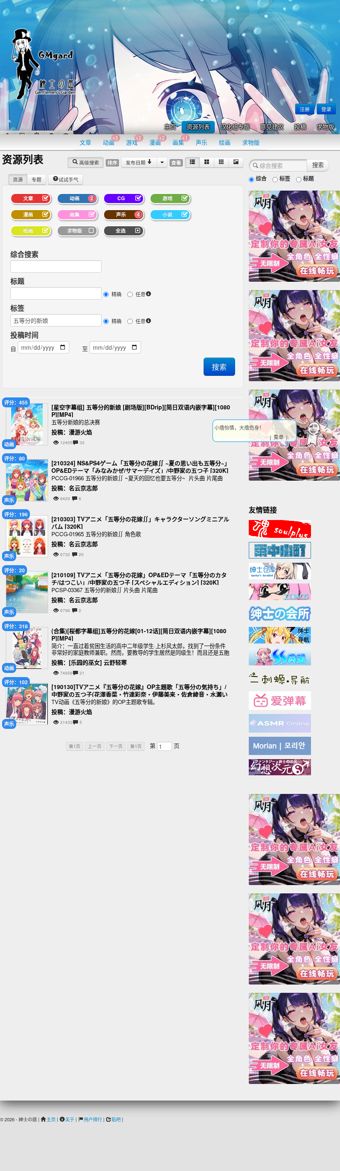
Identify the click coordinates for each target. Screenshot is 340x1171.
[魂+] (280, 528)
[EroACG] (280, 591)
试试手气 (68, 179)
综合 (260, 178)
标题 (17, 281)
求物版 (325, 127)
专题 (36, 179)
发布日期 (136, 162)
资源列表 (198, 127)
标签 (17, 308)
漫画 (157, 140)
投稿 (300, 127)
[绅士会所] (280, 612)
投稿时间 (24, 335)
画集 (180, 140)
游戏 (134, 140)
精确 (116, 294)
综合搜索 (24, 254)
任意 (141, 294)
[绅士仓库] (280, 570)
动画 (111, 140)
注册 (305, 108)
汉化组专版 (235, 127)
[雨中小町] (280, 549)
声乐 (201, 142)
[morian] (280, 745)
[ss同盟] (280, 655)
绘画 (225, 142)
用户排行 (93, 1119)
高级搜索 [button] (88, 162)
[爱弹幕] (280, 700)
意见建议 (272, 127)
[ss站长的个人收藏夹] (280, 634)
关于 (69, 1119)
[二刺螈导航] (280, 677)
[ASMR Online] (280, 723)
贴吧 (116, 1119)
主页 (170, 127)
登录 (326, 108)
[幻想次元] (280, 766)
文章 (85, 142)
